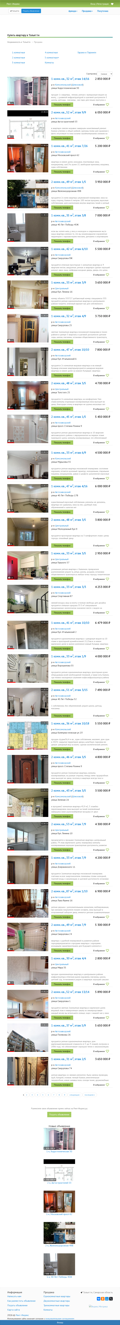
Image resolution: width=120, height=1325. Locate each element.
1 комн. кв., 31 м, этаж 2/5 (68, 1059)
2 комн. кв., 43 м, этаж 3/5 (68, 790)
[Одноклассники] (102, 1298)
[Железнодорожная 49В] (27, 194)
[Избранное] (112, 4)
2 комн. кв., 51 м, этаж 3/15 (69, 690)
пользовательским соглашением (59, 1318)
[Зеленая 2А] (27, 802)
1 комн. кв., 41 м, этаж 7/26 (69, 146)
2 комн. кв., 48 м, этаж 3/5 (68, 383)
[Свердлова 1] (27, 1004)
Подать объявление (31, 11)
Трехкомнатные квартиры (56, 1305)
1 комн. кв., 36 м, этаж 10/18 (70, 723)
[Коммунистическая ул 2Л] (27, 735)
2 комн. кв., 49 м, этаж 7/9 (68, 925)
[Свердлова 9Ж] (27, 261)
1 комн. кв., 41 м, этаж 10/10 (70, 623)
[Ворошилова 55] (27, 668)
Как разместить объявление (21, 1300)
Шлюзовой (77, 84)
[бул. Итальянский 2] (27, 635)
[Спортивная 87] (27, 599)
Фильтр (60, 1322)
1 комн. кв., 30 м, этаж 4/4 (68, 958)
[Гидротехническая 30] (27, 91)
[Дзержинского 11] (27, 870)
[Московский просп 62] (27, 158)
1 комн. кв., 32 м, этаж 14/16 (70, 79)
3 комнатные (18, 62)
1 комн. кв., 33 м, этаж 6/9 (68, 453)
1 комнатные (18, 52)
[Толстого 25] (27, 395)
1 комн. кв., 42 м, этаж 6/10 (69, 249)
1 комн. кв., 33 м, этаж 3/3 (68, 587)
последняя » (90, 1095)
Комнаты (49, 62)
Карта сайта (13, 1309)
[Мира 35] (27, 970)
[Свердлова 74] (27, 1071)
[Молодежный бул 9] (27, 532)
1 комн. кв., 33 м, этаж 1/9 (68, 656)
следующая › (75, 1095)
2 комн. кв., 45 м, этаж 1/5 (68, 417)
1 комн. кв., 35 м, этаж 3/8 (68, 215)
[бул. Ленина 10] (27, 836)
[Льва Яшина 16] (27, 903)
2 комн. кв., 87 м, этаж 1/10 (69, 891)
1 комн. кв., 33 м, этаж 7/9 (68, 858)
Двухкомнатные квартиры (56, 1300)
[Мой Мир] (107, 1298)
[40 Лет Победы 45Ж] (27, 227)
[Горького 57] (27, 565)
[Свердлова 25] (27, 328)
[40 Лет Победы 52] (27, 702)
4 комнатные (51, 52)
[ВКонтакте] (98, 1298)
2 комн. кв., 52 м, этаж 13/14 (70, 992)
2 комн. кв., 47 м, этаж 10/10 (70, 349)
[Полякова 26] (27, 1037)
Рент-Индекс (22, 1315)
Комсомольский (63, 84)
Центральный (61, 288)
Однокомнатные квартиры (56, 1296)
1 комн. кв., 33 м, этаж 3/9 (68, 282)
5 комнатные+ (52, 57)
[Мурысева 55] (27, 465)
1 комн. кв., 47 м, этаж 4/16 (69, 486)
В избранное (99, 104)
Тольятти (15, 11)
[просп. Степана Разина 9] (27, 429)
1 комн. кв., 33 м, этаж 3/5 (68, 553)
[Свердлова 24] (27, 937)
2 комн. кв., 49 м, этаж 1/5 (68, 182)
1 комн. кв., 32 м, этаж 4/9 (68, 316)
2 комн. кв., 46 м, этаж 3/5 (68, 757)
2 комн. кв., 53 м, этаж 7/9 (68, 824)
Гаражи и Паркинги (87, 52)
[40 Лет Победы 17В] (27, 498)
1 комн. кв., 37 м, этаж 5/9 (68, 1025)
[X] (111, 1298)
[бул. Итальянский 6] (27, 362)
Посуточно (102, 10)
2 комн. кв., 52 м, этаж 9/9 (68, 112)
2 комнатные (18, 57)
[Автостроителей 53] (27, 124)
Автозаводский (63, 118)
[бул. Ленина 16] (27, 294)
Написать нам (14, 1296)
